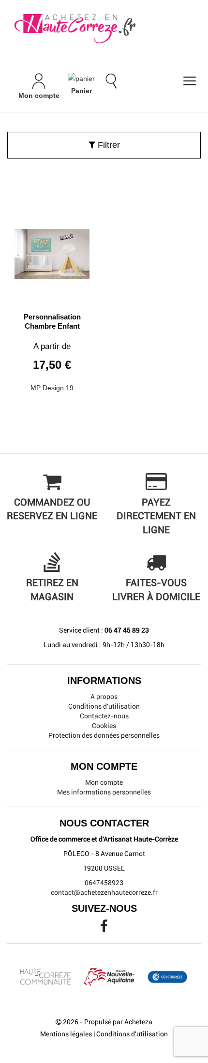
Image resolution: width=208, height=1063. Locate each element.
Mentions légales (66, 1034)
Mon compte (104, 782)
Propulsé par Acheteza (118, 1022)
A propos (104, 696)
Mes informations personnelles (104, 792)
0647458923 (104, 883)
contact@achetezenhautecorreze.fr (104, 892)
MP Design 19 (52, 388)
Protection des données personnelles (104, 735)
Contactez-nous (104, 716)
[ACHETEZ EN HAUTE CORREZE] (104, 29)
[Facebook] (104, 929)
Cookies (104, 726)
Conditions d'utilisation (104, 706)
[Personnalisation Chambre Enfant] (52, 250)
